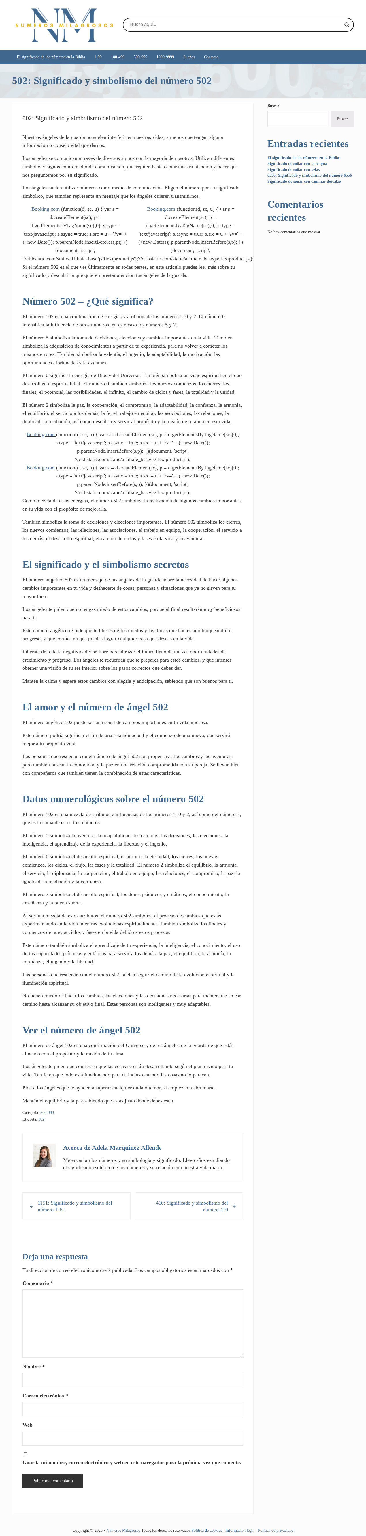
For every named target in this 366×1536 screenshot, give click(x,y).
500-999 (47, 1112)
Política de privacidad (275, 1530)
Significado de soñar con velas (293, 169)
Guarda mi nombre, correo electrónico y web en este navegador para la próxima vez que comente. (131, 1462)
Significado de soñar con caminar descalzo (304, 181)
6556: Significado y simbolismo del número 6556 (309, 175)
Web (27, 1425)
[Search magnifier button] (347, 25)
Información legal (239, 1530)
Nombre (33, 1366)
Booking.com (45, 209)
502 (41, 1119)
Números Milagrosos (123, 1530)
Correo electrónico (45, 1396)
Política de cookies (206, 1530)
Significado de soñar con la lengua (297, 163)
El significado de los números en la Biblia (303, 157)
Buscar (273, 105)
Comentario (37, 1283)
